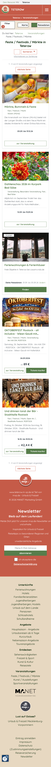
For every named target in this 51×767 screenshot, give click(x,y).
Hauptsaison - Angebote (25, 629)
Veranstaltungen (36, 33)
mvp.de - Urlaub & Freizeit (25, 495)
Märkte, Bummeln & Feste (20, 106)
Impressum (25, 741)
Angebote (25, 624)
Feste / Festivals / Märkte (25, 676)
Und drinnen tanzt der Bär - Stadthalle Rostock (21, 412)
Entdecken (25, 649)
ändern (42, 282)
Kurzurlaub (25, 636)
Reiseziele (25, 665)
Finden (25, 289)
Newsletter (27, 756)
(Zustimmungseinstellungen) (25, 749)
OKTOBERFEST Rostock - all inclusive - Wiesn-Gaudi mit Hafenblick (21, 334)
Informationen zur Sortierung (25, 56)
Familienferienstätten (25, 596)
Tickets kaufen (37, 370)
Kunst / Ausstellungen (25, 679)
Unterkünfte (25, 584)
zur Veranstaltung (25, 143)
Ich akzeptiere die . (25, 561)
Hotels (25, 593)
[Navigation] (46, 10)
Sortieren (28, 51)
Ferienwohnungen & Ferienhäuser (24, 265)
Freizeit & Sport (25, 658)
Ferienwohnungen (25, 589)
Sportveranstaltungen (25, 683)
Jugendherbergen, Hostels (25, 604)
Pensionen (25, 611)
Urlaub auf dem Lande (25, 607)
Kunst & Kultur (25, 661)
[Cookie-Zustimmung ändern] (5, 758)
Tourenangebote (25, 644)
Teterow (26, 2)
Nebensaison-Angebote (25, 640)
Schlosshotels (25, 615)
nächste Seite (24, 69)
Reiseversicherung (25, 752)
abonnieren (25, 553)
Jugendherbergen (26, 600)
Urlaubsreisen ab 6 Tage (25, 633)
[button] (18, 10)
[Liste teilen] (17, 51)
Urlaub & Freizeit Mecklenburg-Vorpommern (25, 723)
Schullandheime (25, 618)
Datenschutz (26, 745)
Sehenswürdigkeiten (25, 654)
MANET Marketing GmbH (29, 499)
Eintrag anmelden (25, 738)
